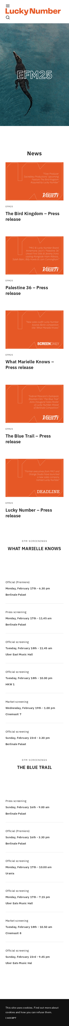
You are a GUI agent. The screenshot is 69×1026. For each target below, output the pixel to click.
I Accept (11, 1017)
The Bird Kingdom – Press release (32, 216)
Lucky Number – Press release (29, 513)
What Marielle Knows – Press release (30, 364)
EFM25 (9, 206)
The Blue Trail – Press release (28, 439)
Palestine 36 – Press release (27, 290)
